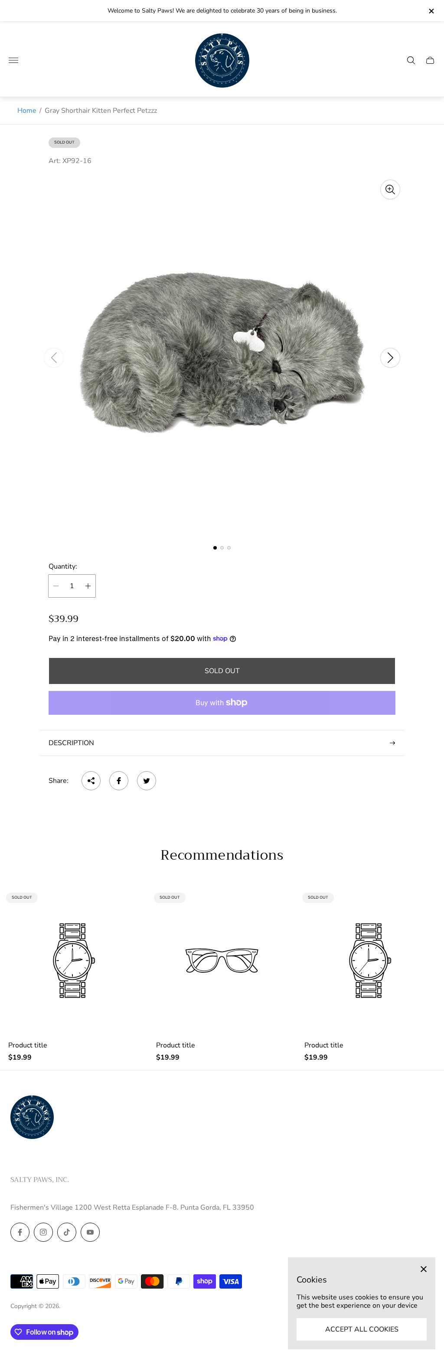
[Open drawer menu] (13, 60)
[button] (215, 548)
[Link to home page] (32, 1118)
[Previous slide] (53, 357)
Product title (27, 1045)
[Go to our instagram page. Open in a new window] (43, 1232)
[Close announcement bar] (430, 11)
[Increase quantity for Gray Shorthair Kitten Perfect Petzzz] (88, 586)
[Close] (423, 1269)
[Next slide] (390, 357)
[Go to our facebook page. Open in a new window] (19, 1232)
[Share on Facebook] (118, 780)
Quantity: (63, 566)
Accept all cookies (361, 1329)
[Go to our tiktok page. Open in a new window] (66, 1232)
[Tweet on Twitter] (146, 780)
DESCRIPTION (71, 743)
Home (26, 110)
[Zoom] (390, 189)
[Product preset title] (74, 960)
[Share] (91, 780)
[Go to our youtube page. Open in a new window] (90, 1232)
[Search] (411, 60)
